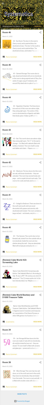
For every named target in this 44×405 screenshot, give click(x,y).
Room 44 (6, 97)
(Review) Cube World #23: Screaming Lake (14, 261)
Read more (37, 57)
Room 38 (6, 362)
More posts (22, 394)
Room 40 (6, 227)
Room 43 (6, 130)
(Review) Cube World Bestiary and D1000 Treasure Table (18, 296)
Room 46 (6, 32)
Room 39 (6, 330)
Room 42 (6, 162)
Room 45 (6, 65)
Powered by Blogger (23, 401)
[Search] (41, 4)
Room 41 (6, 195)
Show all (38, 26)
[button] (40, 32)
